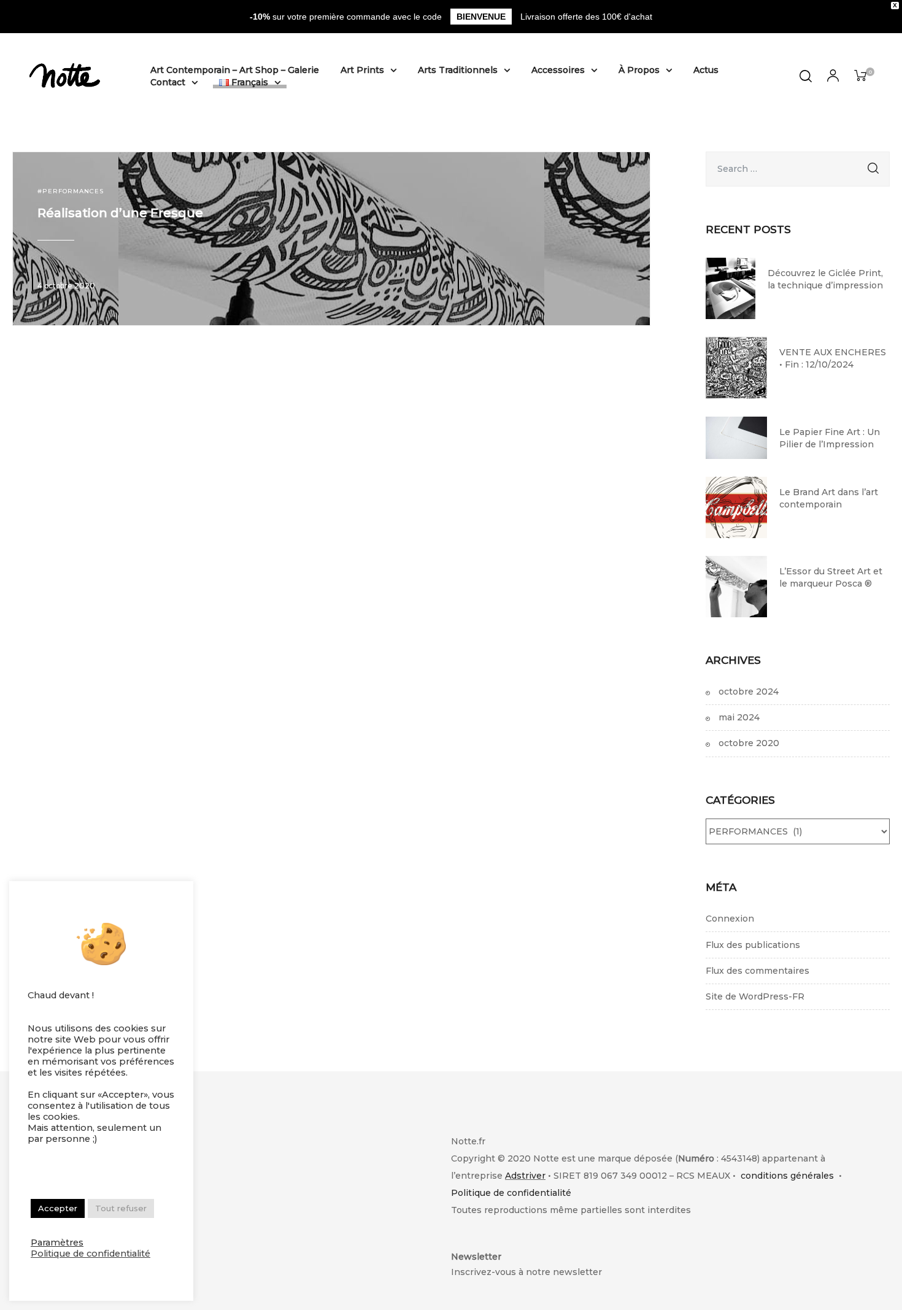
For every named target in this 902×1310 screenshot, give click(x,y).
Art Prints (362, 69)
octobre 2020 (749, 743)
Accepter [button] (57, 1208)
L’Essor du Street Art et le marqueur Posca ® (830, 577)
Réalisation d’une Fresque (120, 213)
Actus (706, 69)
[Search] (873, 169)
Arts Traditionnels (458, 69)
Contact (167, 82)
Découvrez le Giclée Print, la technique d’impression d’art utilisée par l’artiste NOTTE (825, 279)
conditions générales (787, 1175)
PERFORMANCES (73, 191)
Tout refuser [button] (121, 1208)
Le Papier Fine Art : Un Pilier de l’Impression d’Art (829, 438)
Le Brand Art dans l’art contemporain (828, 498)
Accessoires (558, 69)
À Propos (639, 69)
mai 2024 (739, 717)
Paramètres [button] (57, 1242)
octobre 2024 (749, 691)
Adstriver (525, 1175)
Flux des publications (753, 944)
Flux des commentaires (757, 970)
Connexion (730, 918)
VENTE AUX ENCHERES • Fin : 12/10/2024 (832, 358)
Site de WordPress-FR (755, 996)
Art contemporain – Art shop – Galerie (234, 69)
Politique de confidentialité (511, 1192)
